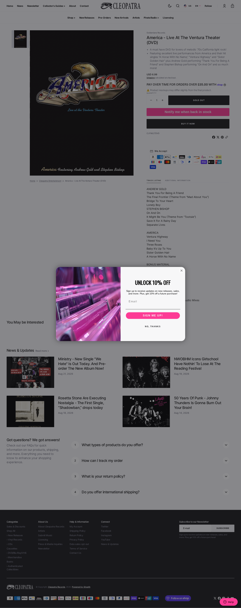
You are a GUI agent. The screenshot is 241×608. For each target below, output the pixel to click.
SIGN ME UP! (153, 315)
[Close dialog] (182, 271)
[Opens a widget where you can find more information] (228, 602)
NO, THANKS (153, 326)
